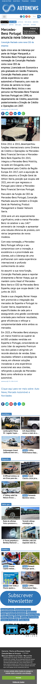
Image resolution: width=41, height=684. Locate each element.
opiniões (33, 25)
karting (11, 25)
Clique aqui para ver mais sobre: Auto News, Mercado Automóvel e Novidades (20, 392)
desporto (35, 22)
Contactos (5, 651)
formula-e (4, 25)
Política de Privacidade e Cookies (19, 651)
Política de (18, 682)
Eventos (5, 549)
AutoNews (6, 414)
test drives (28, 22)
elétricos (20, 22)
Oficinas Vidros (7, 617)
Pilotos (17, 617)
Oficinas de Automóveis (17, 614)
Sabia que (5, 504)
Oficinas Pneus (33, 614)
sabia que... (18, 25)
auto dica (26, 25)
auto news (13, 22)
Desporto (5, 459)
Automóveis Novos (23, 609)
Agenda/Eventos (7, 609)
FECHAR (18, 678)
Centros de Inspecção (9, 620)
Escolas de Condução (29, 617)
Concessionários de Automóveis (13, 612)
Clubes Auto (24, 620)
